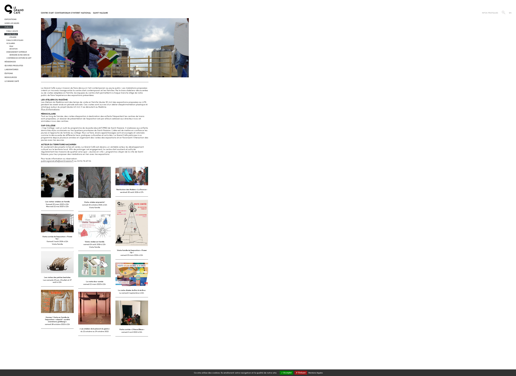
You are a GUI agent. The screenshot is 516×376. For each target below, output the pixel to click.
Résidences (10, 62)
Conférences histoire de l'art (18, 58)
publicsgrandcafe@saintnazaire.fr (57, 161)
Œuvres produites (14, 65)
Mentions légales (315, 373)
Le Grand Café (12, 81)
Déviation (13, 49)
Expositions (11, 19)
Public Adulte (12, 31)
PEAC (11, 46)
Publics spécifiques (14, 40)
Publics (8, 27)
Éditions (9, 73)
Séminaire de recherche (19, 55)
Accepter (287, 373)
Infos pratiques (490, 13)
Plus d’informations (50, 109)
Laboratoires (11, 69)
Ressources (11, 77)
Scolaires (10, 43)
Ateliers (12, 37)
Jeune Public (11, 34)
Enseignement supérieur (16, 52)
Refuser (302, 373)
